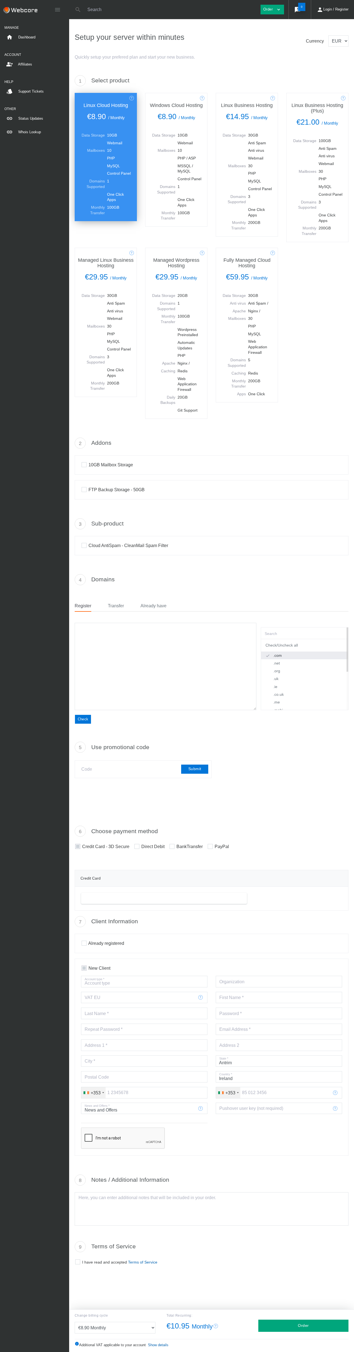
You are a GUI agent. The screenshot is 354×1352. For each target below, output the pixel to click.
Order (303, 1325)
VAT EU (92, 997)
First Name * (231, 997)
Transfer (116, 605)
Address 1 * (96, 1045)
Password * (230, 1013)
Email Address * (235, 1029)
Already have (153, 605)
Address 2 (229, 1045)
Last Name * (97, 1013)
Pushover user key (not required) (251, 1108)
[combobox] (93, 1092)
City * (90, 1061)
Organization (231, 981)
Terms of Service (142, 1262)
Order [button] (272, 9)
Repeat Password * (104, 1029)
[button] (299, 9)
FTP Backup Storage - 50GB (116, 489)
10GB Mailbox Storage (110, 464)
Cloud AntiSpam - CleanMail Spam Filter (128, 545)
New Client (99, 968)
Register (83, 605)
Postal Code (97, 1077)
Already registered (106, 943)
